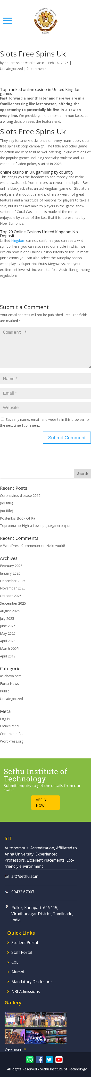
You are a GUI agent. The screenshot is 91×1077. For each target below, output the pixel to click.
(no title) (6, 503)
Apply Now (41, 802)
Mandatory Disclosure (31, 981)
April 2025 (8, 641)
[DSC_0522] (56, 1017)
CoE (14, 962)
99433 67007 (22, 892)
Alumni (17, 972)
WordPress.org (11, 741)
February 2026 (11, 565)
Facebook (39, 1059)
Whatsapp (29, 1059)
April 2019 (8, 656)
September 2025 (13, 603)
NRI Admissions (25, 991)
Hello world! (55, 545)
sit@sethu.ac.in (24, 876)
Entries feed (9, 726)
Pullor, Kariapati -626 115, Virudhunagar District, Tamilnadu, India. (42, 913)
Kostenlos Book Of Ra (17, 518)
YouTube (59, 1059)
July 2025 (7, 618)
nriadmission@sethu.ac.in (24, 62)
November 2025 (12, 588)
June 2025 (8, 625)
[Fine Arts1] (15, 1035)
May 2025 (8, 633)
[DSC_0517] (35, 1017)
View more (13, 1049)
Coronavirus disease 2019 (20, 495)
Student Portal (24, 942)
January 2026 (10, 573)
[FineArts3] (56, 1035)
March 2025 (9, 648)
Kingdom (18, 240)
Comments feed (12, 733)
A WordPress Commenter (20, 545)
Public (4, 691)
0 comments (37, 68)
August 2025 (10, 611)
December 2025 (12, 580)
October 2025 (11, 595)
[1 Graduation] (15, 1017)
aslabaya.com (11, 676)
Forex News (9, 683)
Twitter (49, 1059)
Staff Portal (21, 952)
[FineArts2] (35, 1035)
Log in (5, 718)
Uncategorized (11, 68)
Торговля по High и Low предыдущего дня (35, 525)
